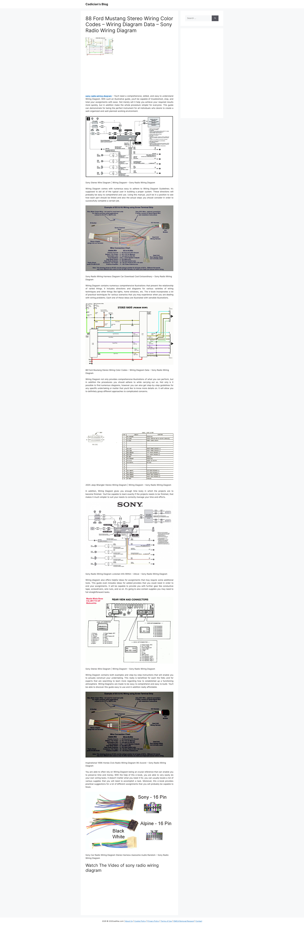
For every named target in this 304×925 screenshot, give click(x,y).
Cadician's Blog (97, 4)
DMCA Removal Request (183, 921)
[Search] (215, 18)
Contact (199, 921)
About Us (129, 921)
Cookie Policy (140, 921)
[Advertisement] (129, 75)
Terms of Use (166, 921)
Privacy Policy (153, 921)
